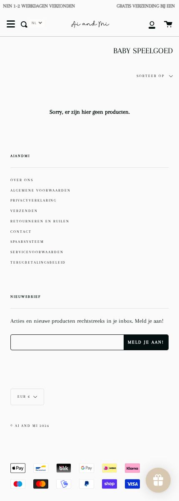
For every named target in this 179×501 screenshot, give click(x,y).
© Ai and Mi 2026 (30, 426)
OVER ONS (21, 180)
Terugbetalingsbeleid (38, 262)
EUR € (23, 397)
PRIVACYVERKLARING (33, 200)
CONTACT (21, 231)
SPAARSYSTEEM (27, 241)
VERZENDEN (24, 211)
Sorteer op (151, 76)
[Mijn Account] (147, 24)
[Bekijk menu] (11, 24)
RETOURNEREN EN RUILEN (40, 221)
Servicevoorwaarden (37, 252)
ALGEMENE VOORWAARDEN (40, 190)
